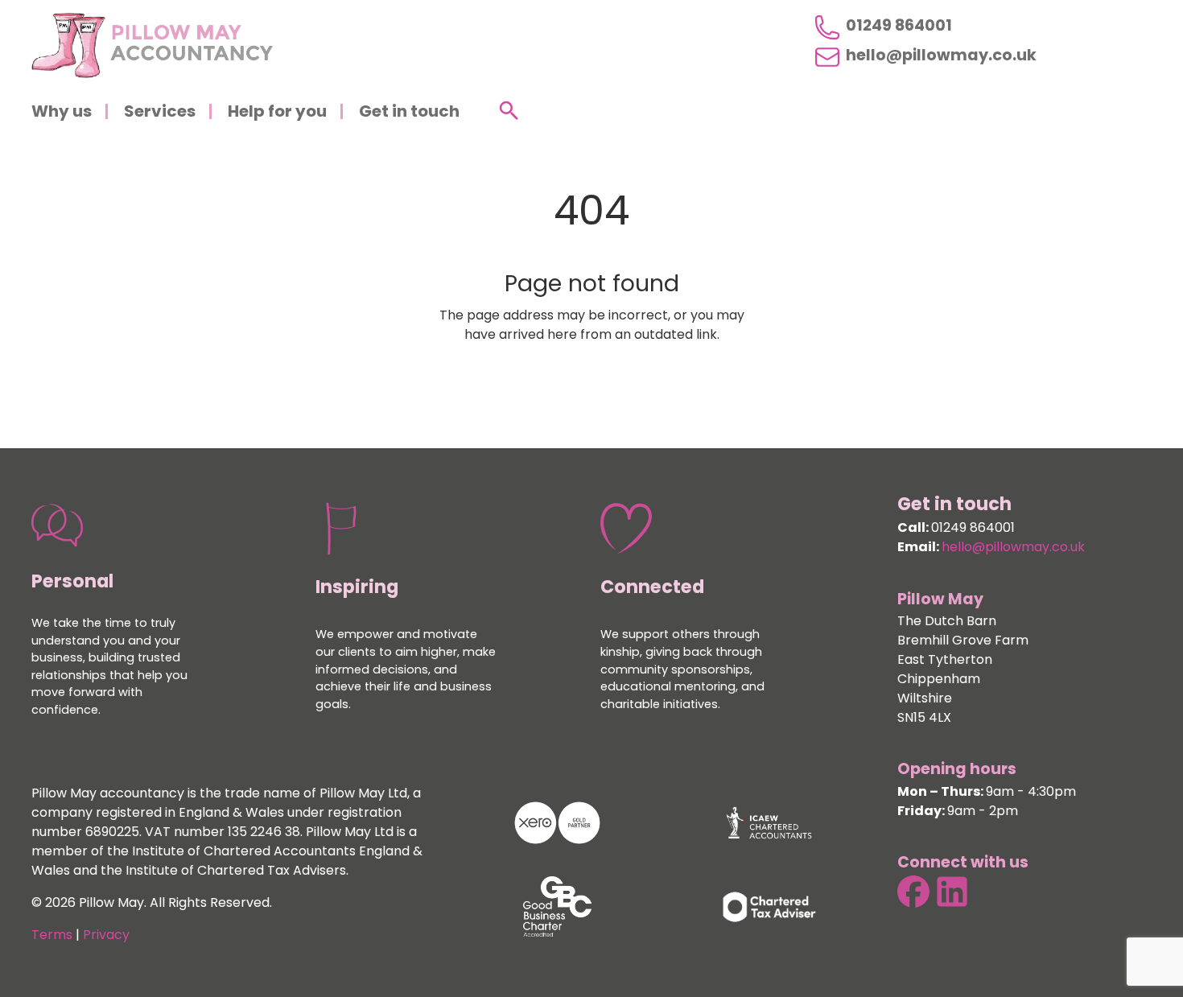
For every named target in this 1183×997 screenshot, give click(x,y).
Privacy (106, 935)
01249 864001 (899, 27)
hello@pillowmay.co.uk (941, 57)
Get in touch (409, 113)
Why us (61, 113)
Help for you (277, 113)
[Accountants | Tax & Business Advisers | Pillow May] (152, 45)
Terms (51, 935)
